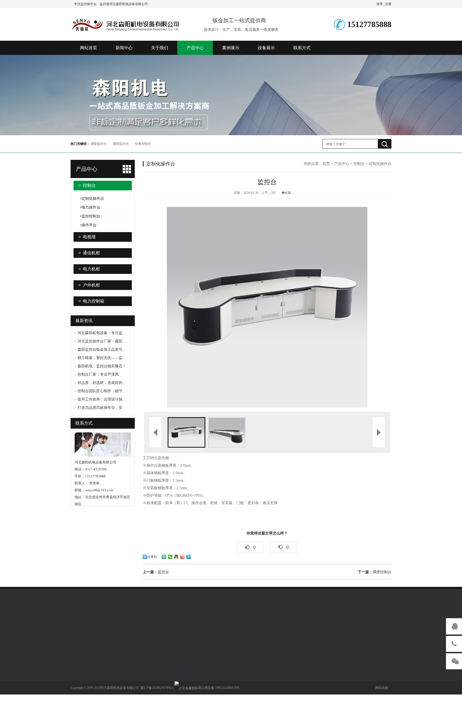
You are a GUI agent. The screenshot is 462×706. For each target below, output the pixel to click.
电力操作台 (91, 207)
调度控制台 (374, 572)
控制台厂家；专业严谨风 (98, 374)
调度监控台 (99, 144)
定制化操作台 (93, 199)
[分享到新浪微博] (182, 557)
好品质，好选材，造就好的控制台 (106, 383)
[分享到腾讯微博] (188, 557)
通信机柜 (91, 253)
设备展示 (266, 48)
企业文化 (110, 669)
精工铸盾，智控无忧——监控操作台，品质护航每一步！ (124, 358)
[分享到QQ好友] (176, 557)
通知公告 (78, 662)
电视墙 (89, 237)
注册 (388, 4)
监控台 (156, 572)
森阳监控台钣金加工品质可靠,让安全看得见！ (115, 350)
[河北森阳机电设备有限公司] (125, 23)
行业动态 (78, 677)
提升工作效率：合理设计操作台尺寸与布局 (113, 399)
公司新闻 (78, 669)
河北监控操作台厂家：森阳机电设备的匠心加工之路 (121, 341)
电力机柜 (91, 269)
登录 (379, 4)
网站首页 (88, 48)
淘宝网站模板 (104, 625)
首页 (326, 164)
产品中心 (195, 48)
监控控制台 (91, 216)
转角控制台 (143, 144)
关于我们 (159, 48)
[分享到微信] (170, 557)
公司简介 (110, 662)
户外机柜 (91, 285)
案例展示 (230, 48)
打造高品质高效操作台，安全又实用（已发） (115, 408)
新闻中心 (124, 48)
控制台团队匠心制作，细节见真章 (106, 391)
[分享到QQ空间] (164, 557)
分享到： (153, 557)
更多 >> (141, 701)
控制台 (89, 185)
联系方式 (301, 48)
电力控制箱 (93, 301)
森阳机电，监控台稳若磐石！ (102, 366)
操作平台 (89, 225)
